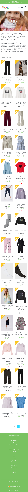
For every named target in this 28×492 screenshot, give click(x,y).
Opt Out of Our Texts (14, 449)
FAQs (14, 442)
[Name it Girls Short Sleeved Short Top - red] (21, 183)
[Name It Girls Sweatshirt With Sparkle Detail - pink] (21, 210)
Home (13, 18)
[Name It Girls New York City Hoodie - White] (21, 313)
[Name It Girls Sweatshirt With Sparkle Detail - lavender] (19, 210)
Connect (13, 477)
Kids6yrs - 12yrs (14, 464)
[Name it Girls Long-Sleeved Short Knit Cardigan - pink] (8, 366)
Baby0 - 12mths (14, 457)
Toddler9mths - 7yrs (14, 461)
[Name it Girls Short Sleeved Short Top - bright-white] (19, 183)
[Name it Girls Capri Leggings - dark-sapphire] (6, 208)
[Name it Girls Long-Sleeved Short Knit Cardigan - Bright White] (6, 366)
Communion (14, 470)
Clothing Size (14, 440)
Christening (14, 467)
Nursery (14, 472)
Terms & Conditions (14, 444)
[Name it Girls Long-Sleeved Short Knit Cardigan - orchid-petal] (21, 366)
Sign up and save (13, 481)
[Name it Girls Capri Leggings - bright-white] (8, 208)
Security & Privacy (14, 447)
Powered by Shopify (14, 490)
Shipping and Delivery (14, 435)
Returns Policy (14, 438)
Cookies (14, 451)
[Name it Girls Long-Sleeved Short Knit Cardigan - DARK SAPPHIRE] (19, 366)
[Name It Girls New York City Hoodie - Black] (19, 313)
